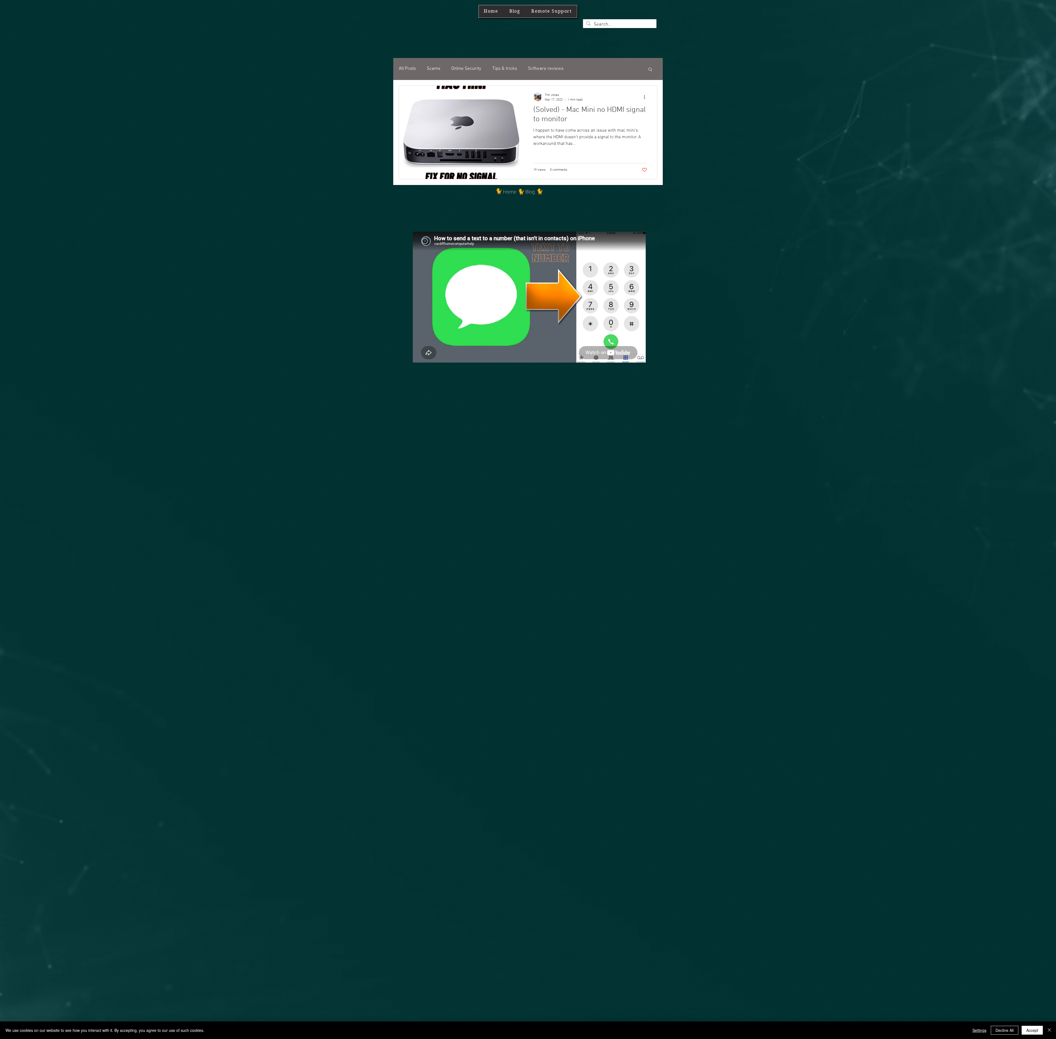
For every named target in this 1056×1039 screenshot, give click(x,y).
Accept (1032, 1030)
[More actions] (646, 97)
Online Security (466, 68)
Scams (433, 68)
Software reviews (545, 68)
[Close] (1049, 1030)
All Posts (407, 68)
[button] (650, 70)
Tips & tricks (504, 68)
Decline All (1005, 1030)
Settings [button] (979, 1030)
